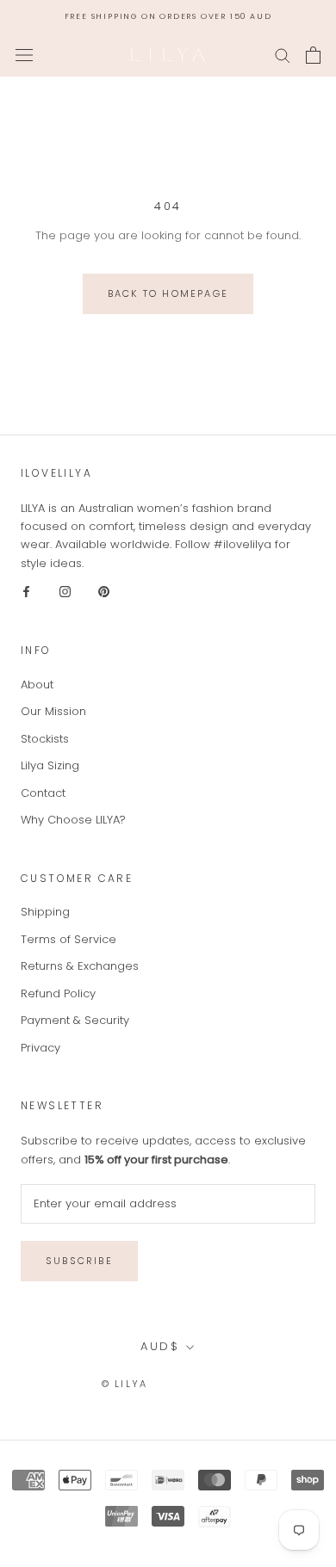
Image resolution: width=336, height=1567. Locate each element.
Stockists (45, 739)
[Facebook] (26, 591)
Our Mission (53, 711)
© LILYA (124, 1384)
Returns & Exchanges (80, 966)
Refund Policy (58, 993)
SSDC (218, 1383)
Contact (43, 793)
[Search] (282, 54)
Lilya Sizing (50, 765)
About (37, 684)
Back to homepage (168, 293)
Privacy (40, 1048)
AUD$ (159, 1346)
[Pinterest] (103, 591)
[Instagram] (65, 591)
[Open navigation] (24, 55)
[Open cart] (313, 55)
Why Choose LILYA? (73, 819)
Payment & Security (75, 1020)
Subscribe (79, 1261)
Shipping (45, 912)
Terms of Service (68, 939)
